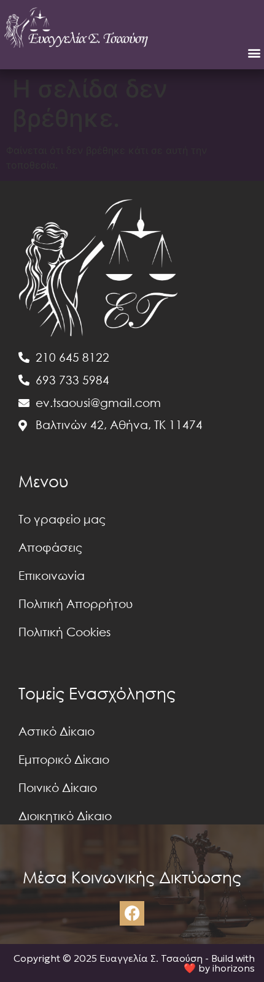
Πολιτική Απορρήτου (75, 603)
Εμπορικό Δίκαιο (63, 759)
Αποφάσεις (50, 547)
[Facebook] (132, 913)
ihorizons (233, 968)
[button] (254, 53)
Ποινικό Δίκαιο (57, 787)
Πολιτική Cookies (64, 632)
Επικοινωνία (51, 575)
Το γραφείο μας (62, 519)
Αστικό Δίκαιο (56, 731)
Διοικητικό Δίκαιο (65, 816)
